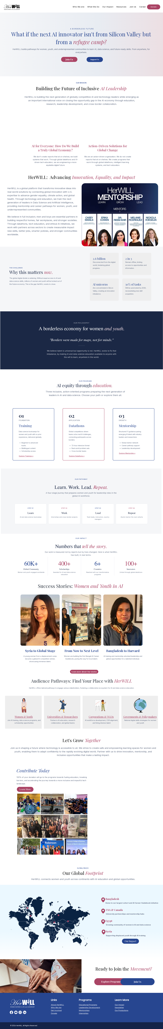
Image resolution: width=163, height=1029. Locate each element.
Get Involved (56, 1010)
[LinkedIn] (24, 1012)
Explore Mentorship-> (127, 453)
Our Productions (121, 1010)
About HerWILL (57, 1005)
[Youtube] (16, 1012)
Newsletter (119, 1007)
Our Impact (119, 1005)
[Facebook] (11, 1012)
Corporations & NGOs (101, 716)
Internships (83, 1013)
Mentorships (84, 1010)
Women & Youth (24, 716)
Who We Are (56, 1007)
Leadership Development (89, 1007)
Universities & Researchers (62, 716)
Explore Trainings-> (26, 456)
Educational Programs (88, 1005)
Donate (54, 1013)
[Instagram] (20, 1012)
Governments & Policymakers (140, 716)
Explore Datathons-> (76, 456)
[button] (121, 7)
